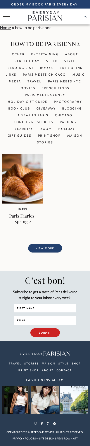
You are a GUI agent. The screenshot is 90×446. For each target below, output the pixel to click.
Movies (28, 88)
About (71, 54)
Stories (45, 142)
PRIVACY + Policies (24, 438)
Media (15, 81)
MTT (75, 438)
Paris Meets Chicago (44, 75)
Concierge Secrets (33, 122)
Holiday (66, 129)
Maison (74, 136)
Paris (22, 209)
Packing (68, 122)
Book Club (19, 108)
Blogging (72, 108)
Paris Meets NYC (64, 81)
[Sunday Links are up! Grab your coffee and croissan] (45, 400)
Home (5, 27)
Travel (34, 81)
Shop (76, 363)
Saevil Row (62, 438)
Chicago (64, 115)
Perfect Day (27, 61)
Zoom (46, 129)
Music (79, 75)
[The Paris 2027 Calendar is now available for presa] (74, 400)
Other (18, 54)
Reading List (20, 68)
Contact (64, 370)
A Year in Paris (32, 115)
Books (46, 68)
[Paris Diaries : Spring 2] (22, 202)
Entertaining (45, 54)
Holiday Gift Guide (27, 102)
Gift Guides (19, 136)
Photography (68, 102)
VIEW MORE (45, 248)
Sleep (52, 61)
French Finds (55, 88)
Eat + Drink (71, 68)
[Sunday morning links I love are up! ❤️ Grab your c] (16, 400)
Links (11, 75)
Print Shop (49, 136)
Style (69, 61)
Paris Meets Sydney (45, 95)
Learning (24, 129)
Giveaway (46, 108)
